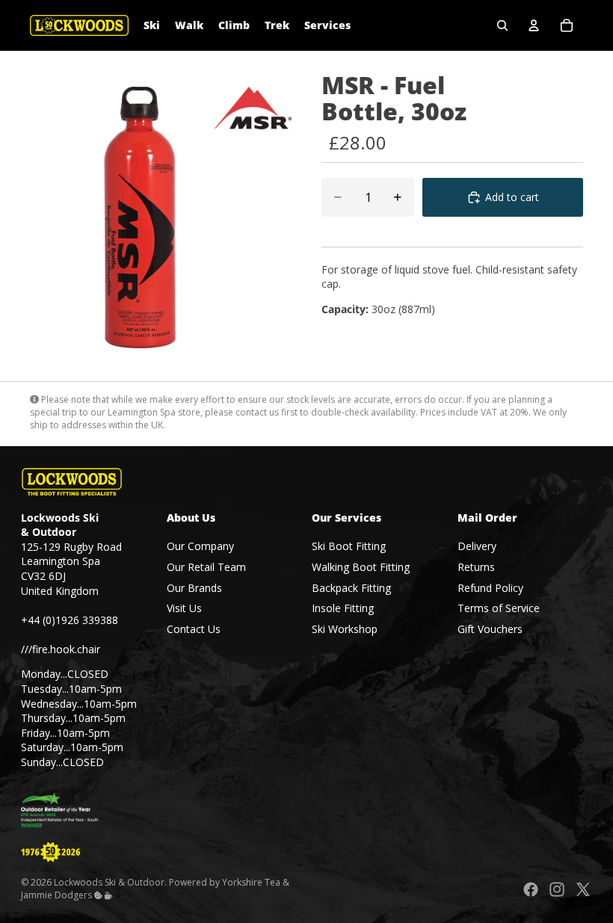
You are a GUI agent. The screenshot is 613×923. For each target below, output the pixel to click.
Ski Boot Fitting (349, 547)
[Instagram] (557, 890)
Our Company (200, 547)
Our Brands (194, 588)
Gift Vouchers (490, 629)
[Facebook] (531, 890)
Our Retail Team (206, 567)
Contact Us (194, 629)
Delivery (477, 547)
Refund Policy (490, 588)
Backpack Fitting (351, 588)
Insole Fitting (343, 608)
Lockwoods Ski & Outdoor (109, 883)
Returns (476, 567)
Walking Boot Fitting (361, 567)
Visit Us (184, 608)
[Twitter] (583, 890)
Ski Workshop (345, 629)
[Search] (502, 25)
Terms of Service (499, 608)
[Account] (533, 25)
